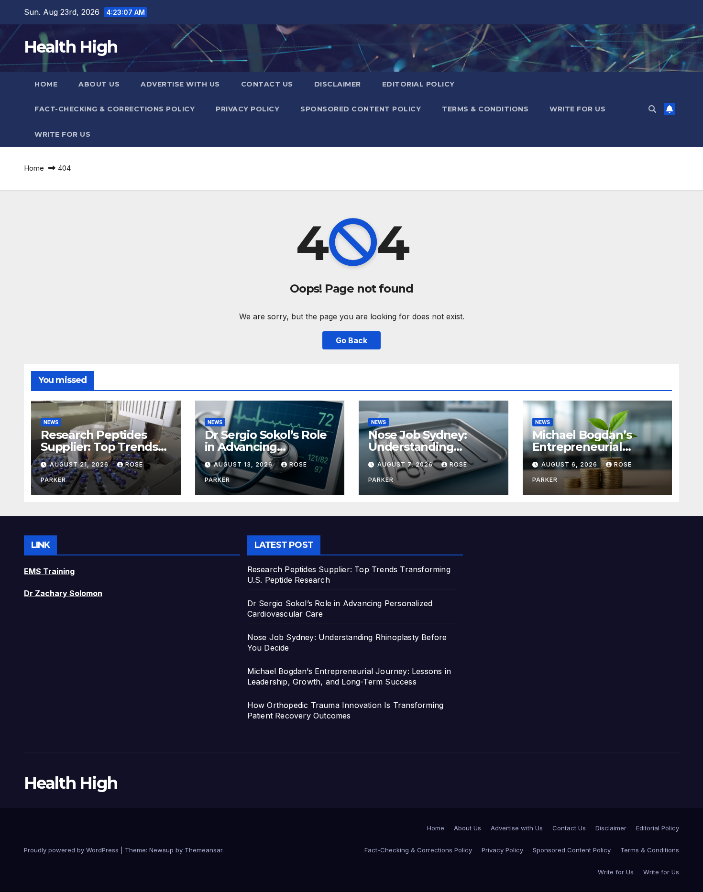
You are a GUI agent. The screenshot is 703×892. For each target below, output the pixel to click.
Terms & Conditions (485, 109)
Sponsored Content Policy (360, 109)
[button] (652, 109)
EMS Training (49, 571)
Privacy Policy (247, 109)
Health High (70, 47)
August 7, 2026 (406, 464)
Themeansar (203, 850)
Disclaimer (337, 84)
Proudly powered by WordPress (72, 850)
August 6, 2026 (570, 464)
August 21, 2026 (80, 464)
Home (45, 84)
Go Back (351, 340)
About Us (99, 84)
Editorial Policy (418, 84)
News (51, 422)
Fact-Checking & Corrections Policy (114, 109)
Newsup (161, 850)
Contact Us (267, 84)
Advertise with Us (180, 84)
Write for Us (577, 109)
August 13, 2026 (244, 464)
